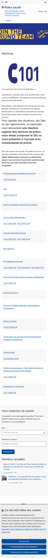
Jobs (23, 504)
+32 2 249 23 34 (37, 268)
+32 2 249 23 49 (23, 239)
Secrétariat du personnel (13, 261)
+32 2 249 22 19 (9, 393)
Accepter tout (24, 541)
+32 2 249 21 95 (9, 283)
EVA (5, 189)
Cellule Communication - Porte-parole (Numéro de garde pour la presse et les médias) (23, 369)
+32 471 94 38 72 (10, 195)
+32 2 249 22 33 (9, 239)
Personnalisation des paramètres (24, 547)
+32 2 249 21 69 (23, 224)
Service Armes (9, 352)
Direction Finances (10, 293)
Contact (8, 20)
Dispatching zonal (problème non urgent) (19, 173)
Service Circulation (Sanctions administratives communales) (21, 307)
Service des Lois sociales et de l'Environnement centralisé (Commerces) (22, 338)
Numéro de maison (9, 439)
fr (6, 2)
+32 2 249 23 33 (23, 268)
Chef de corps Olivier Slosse (14, 233)
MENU (41, 12)
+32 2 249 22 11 (9, 180)
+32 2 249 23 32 (9, 268)
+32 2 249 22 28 (9, 377)
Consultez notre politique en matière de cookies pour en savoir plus (24, 530)
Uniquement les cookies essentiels (24, 552)
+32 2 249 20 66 (9, 224)
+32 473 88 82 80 (10, 327)
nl (3, 2)
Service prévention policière (14, 217)
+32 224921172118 (11, 359)
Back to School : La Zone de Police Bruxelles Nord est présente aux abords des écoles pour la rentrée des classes (24, 466)
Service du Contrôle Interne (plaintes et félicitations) (23, 277)
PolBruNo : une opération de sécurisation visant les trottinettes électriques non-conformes (27, 478)
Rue (3, 428)
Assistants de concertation (13, 386)
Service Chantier (10, 321)
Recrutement (8, 249)
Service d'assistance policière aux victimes (20, 205)
